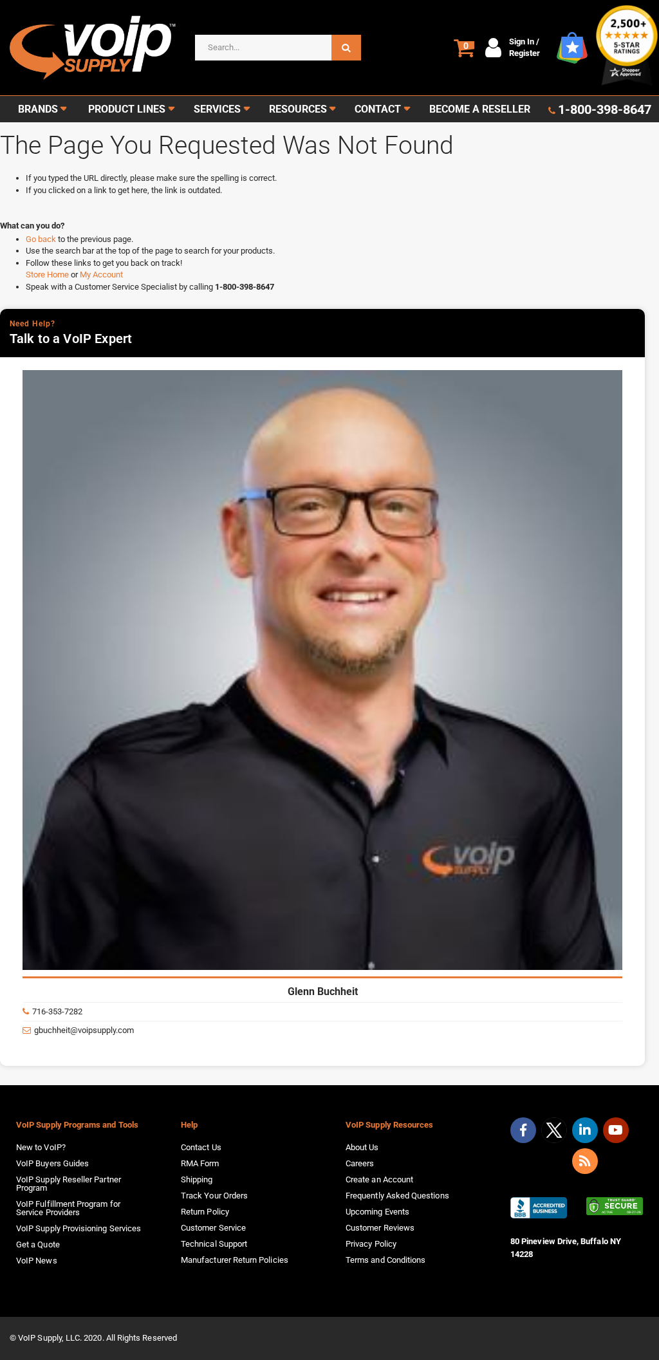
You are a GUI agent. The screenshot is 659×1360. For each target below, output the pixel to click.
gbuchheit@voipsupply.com (84, 1030)
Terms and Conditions (385, 1260)
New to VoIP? (41, 1147)
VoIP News (36, 1260)
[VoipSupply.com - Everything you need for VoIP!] (93, 47)
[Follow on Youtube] (616, 1130)
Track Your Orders (214, 1195)
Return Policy (205, 1211)
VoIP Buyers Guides (52, 1163)
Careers (360, 1163)
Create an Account (379, 1179)
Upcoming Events (377, 1211)
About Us (362, 1147)
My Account (101, 274)
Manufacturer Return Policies (234, 1260)
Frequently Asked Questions (397, 1195)
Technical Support (214, 1244)
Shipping (197, 1179)
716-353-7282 (57, 1011)
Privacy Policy (371, 1244)
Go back (42, 239)
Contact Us (201, 1147)
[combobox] (278, 48)
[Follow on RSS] (585, 1161)
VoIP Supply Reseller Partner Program (68, 1184)
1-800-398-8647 (604, 109)
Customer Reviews (380, 1228)
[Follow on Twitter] (554, 1132)
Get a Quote (38, 1244)
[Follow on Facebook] (523, 1130)
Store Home (48, 274)
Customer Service (213, 1228)
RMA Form (200, 1163)
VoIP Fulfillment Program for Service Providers (68, 1208)
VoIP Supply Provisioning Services (78, 1228)
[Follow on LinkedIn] (585, 1130)
